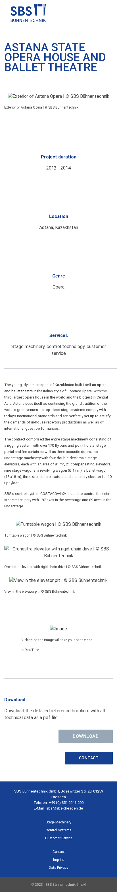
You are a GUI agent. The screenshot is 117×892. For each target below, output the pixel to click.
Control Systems (59, 830)
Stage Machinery (58, 822)
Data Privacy (58, 868)
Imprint (58, 860)
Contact (89, 758)
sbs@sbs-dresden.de (64, 808)
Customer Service (58, 838)
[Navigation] (106, 14)
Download (86, 736)
